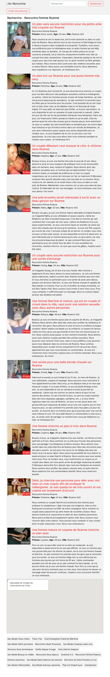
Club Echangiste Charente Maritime (61, 639)
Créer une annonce (18, 11)
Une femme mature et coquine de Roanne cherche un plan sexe (65, 531)
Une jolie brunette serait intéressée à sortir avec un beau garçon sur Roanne (66, 199)
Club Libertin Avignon (68, 649)
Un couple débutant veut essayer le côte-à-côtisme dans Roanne (66, 147)
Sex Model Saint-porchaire (20, 644)
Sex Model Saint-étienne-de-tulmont (44, 660)
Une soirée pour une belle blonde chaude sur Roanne (62, 363)
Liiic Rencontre (16, 3)
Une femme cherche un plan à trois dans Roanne (64, 426)
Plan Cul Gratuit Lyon (72, 665)
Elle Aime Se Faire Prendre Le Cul (80, 660)
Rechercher (96, 3)
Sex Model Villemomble (19, 665)
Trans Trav (37, 639)
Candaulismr (91, 665)
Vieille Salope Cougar (45, 649)
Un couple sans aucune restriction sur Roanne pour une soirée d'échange (66, 257)
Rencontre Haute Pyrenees (48, 644)
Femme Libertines (16, 660)
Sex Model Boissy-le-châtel (21, 654)
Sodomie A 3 (67, 654)
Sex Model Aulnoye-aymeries (46, 665)
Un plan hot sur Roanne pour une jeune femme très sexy (66, 77)
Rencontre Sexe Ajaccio (47, 654)
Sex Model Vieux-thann (19, 639)
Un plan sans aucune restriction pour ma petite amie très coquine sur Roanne (67, 25)
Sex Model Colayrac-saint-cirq (77, 644)
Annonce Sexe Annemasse (20, 649)
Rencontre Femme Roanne (88, 654)
